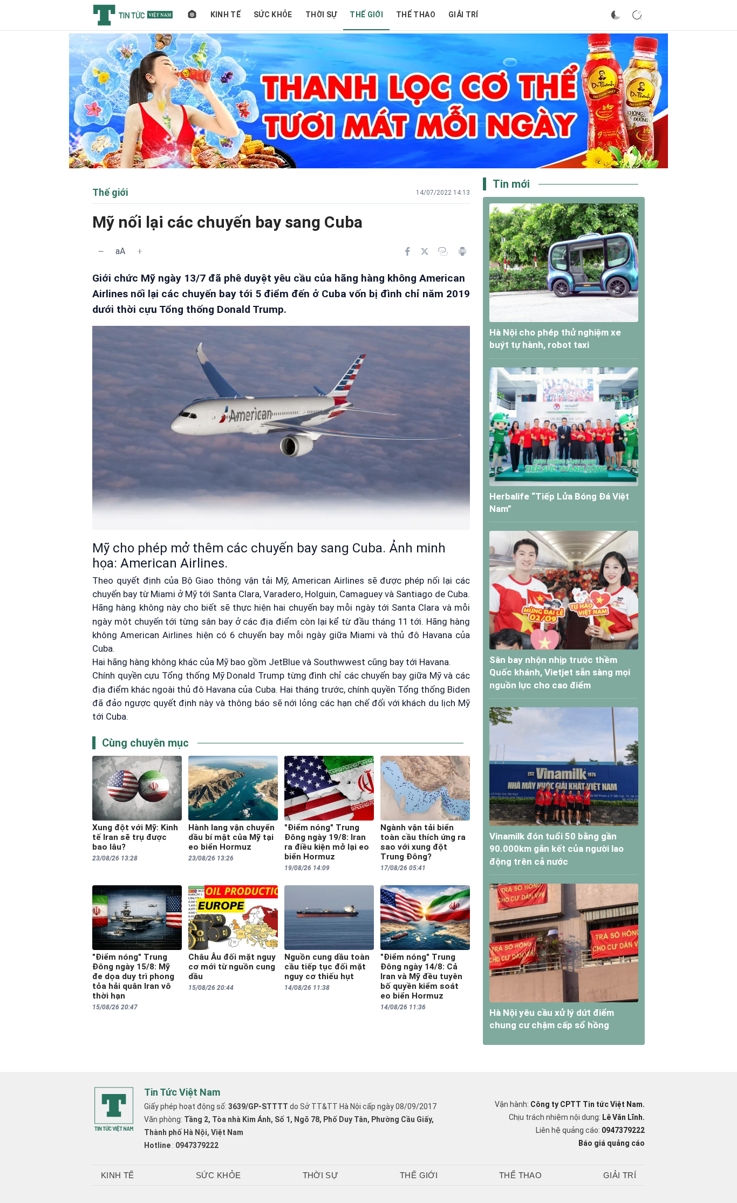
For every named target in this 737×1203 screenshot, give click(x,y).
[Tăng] (139, 251)
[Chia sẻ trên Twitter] (424, 251)
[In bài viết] (462, 251)
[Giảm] (101, 251)
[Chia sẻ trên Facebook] (407, 251)
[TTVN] (113, 1109)
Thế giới (366, 14)
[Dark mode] (615, 15)
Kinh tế (225, 14)
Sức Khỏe (273, 14)
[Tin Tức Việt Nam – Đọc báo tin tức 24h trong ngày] (133, 15)
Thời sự (321, 14)
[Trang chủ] (192, 15)
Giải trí (463, 14)
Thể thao (415, 14)
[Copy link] (443, 251)
